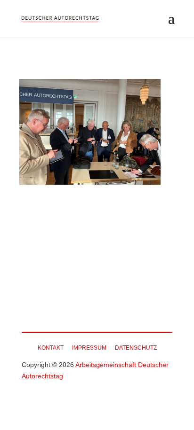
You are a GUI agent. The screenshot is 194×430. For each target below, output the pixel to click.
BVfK (106, 295)
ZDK (136, 295)
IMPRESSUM (89, 347)
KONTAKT (51, 347)
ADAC (70, 295)
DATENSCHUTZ (136, 347)
